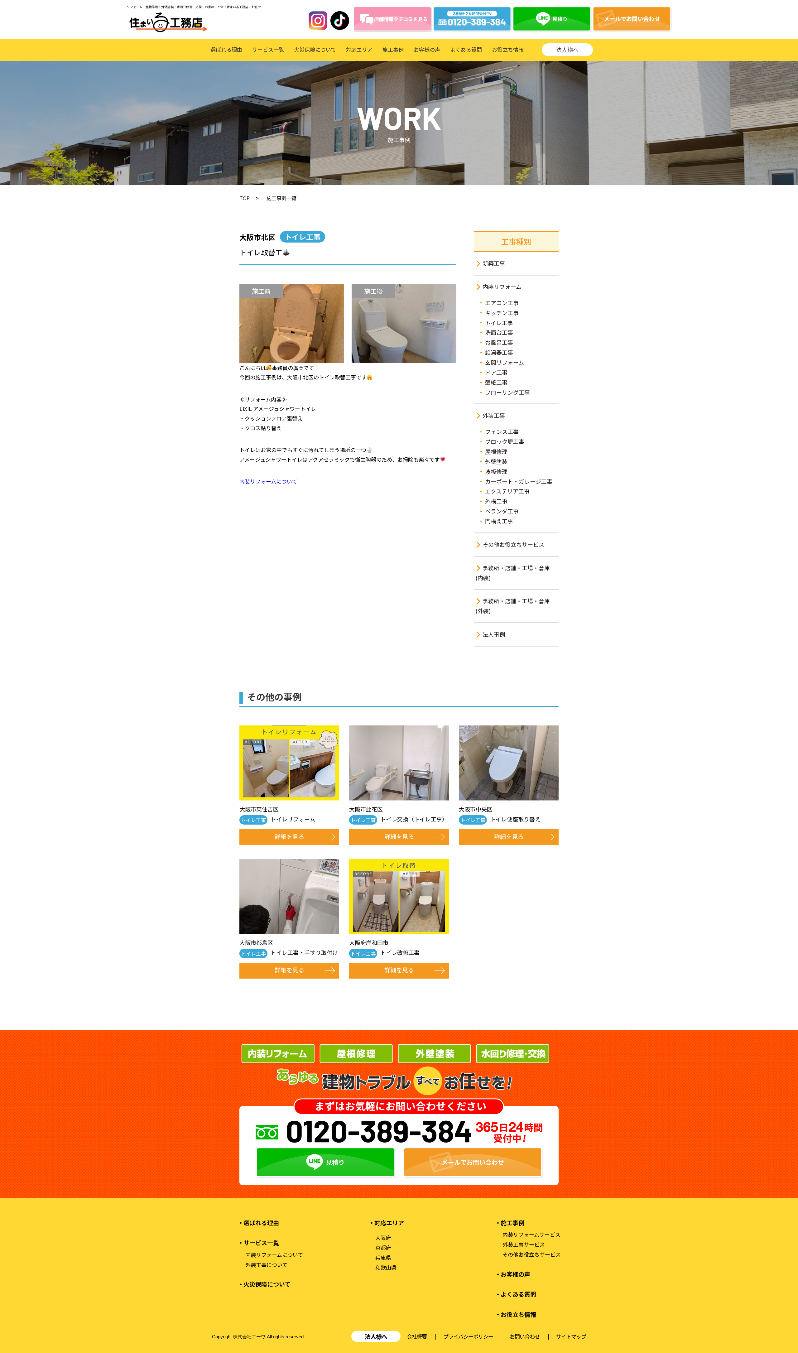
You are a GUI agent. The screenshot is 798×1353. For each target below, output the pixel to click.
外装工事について (266, 1265)
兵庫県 (383, 1257)
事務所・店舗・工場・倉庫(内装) (512, 573)
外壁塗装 (496, 461)
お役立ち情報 (508, 49)
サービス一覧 (268, 49)
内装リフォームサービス (531, 1234)
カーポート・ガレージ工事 (518, 481)
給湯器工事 (499, 352)
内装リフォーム (502, 286)
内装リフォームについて (268, 481)
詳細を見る (289, 836)
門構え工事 (499, 521)
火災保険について (315, 49)
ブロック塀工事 (504, 441)
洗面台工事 (499, 332)
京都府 (383, 1247)
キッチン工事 (502, 313)
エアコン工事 (502, 303)
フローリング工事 (507, 392)
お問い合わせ (525, 1336)
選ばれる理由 (226, 49)
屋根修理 (496, 451)
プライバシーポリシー (468, 1336)
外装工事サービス (523, 1244)
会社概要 (417, 1336)
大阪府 (383, 1237)
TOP (244, 198)
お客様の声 (427, 49)
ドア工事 (496, 372)
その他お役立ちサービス (513, 544)
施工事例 (393, 49)
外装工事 (494, 415)
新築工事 (494, 263)
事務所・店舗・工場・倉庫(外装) (512, 606)
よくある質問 (466, 49)
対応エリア (359, 49)
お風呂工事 (499, 342)
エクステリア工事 (507, 491)
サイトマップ (571, 1336)
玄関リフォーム (504, 362)
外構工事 (496, 501)
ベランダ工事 (502, 511)
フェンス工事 (502, 431)
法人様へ (567, 50)
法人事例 (494, 634)
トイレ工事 (499, 323)
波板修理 (496, 471)
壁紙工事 (496, 382)
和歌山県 (386, 1267)
